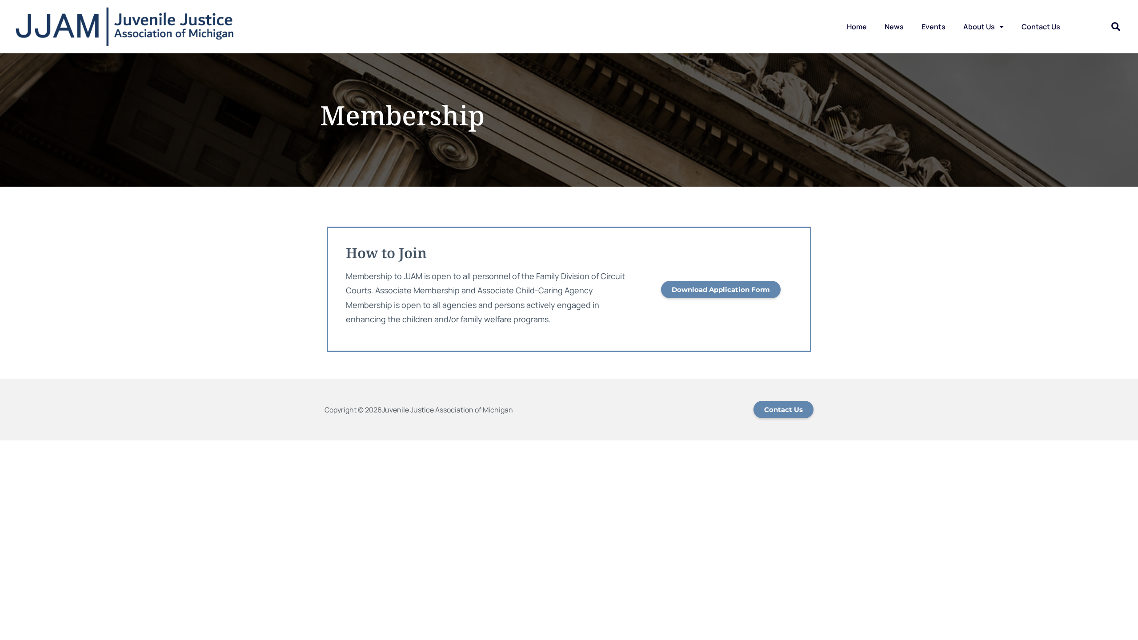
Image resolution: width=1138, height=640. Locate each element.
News (894, 27)
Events (934, 27)
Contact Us (1041, 27)
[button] (1116, 27)
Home (857, 27)
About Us (979, 27)
